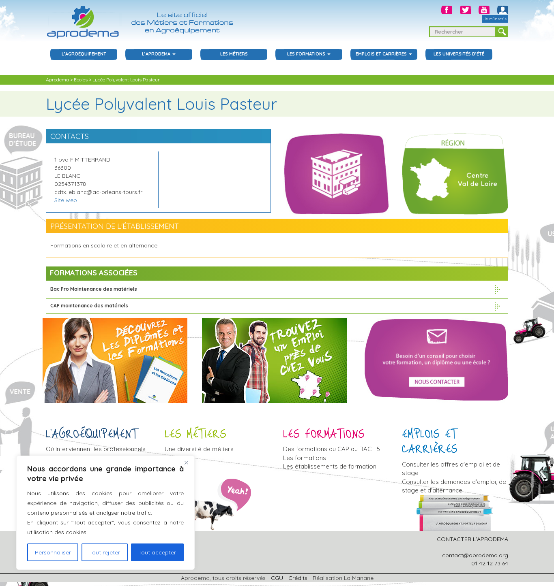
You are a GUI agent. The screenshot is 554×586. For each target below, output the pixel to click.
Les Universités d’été (459, 54)
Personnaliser (53, 552)
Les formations (304, 458)
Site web (65, 200)
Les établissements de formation (329, 466)
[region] (105, 513)
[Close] (186, 462)
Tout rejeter (104, 552)
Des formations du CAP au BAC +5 (331, 449)
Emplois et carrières (382, 54)
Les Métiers (234, 54)
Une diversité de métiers (199, 449)
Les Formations (306, 54)
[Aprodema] (143, 19)
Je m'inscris (495, 18)
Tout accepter (157, 552)
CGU (277, 578)
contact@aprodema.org (475, 555)
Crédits (297, 578)
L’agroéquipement (84, 54)
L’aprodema (157, 54)
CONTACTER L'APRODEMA (472, 539)
